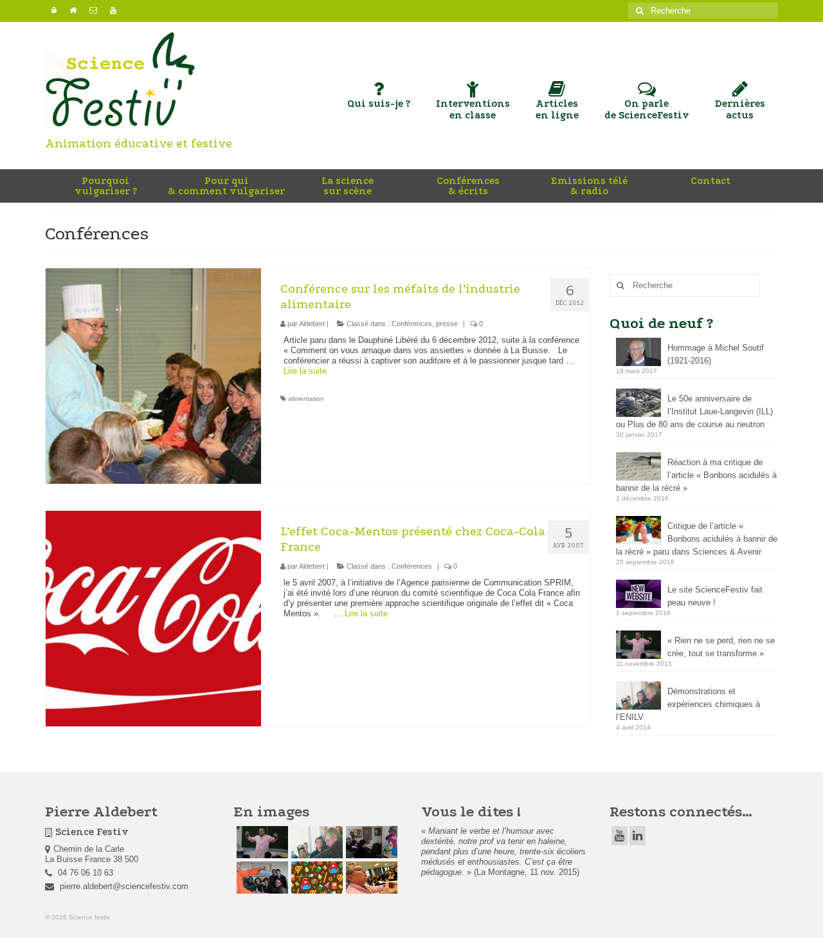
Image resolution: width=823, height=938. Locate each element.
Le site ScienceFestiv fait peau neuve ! (715, 596)
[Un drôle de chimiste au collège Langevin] (315, 877)
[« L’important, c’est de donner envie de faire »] (260, 877)
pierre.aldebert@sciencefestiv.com (122, 886)
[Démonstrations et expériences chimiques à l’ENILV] (315, 842)
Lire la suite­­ (305, 371)
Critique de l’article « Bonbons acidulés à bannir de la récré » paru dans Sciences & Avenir (696, 538)
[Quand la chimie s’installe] (370, 842)
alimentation (306, 398)
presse (447, 323)
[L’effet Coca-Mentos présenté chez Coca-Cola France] (153, 618)
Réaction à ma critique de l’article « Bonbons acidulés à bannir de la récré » (696, 475)
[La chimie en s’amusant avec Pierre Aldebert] (370, 877)
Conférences (412, 323)
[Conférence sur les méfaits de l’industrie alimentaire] (153, 375)
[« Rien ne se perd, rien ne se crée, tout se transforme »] (260, 842)
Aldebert (312, 323)
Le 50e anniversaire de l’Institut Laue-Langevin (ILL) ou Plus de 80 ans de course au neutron (694, 411)
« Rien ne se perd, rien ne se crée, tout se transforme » (721, 647)
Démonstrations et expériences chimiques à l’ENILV (688, 704)
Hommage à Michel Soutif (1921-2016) (715, 354)
